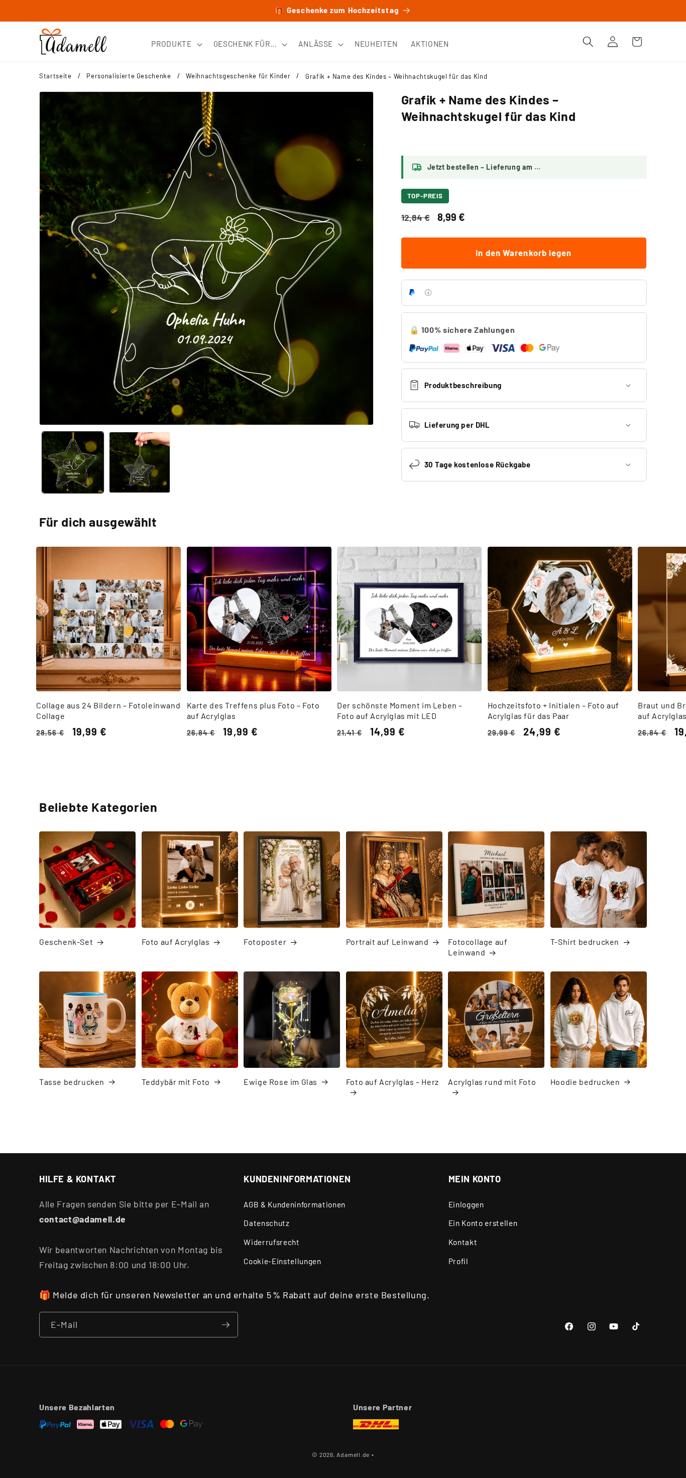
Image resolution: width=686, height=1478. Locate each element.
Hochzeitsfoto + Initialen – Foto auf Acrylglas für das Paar (554, 710)
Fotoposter (265, 941)
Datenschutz (266, 1222)
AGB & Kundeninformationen (295, 1204)
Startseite (55, 76)
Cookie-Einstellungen (282, 1261)
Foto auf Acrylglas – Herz (392, 1081)
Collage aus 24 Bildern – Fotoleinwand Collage (108, 710)
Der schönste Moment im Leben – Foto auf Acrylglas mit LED (400, 710)
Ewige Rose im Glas (280, 1081)
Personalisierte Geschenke (128, 76)
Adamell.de (353, 1454)
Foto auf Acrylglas (176, 941)
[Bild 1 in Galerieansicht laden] (72, 462)
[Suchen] (588, 42)
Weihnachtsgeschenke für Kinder (238, 76)
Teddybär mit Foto (176, 1081)
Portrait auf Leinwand (387, 941)
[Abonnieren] (225, 1325)
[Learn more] (428, 292)
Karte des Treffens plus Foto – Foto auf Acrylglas (253, 710)
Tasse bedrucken (71, 1081)
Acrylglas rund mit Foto (492, 1081)
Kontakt (463, 1242)
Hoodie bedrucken (585, 1081)
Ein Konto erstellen (483, 1222)
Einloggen (466, 1204)
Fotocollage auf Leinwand (477, 947)
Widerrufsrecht (271, 1242)
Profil (458, 1261)
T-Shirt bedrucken (584, 941)
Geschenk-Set (66, 941)
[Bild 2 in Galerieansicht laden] (139, 462)
